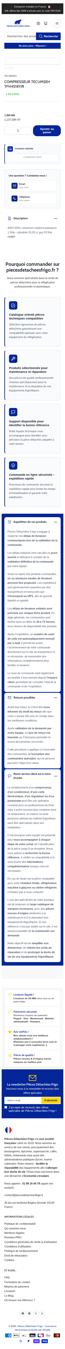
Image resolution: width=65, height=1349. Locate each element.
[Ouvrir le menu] (57, 23)
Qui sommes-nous (15, 1228)
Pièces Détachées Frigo (30, 1326)
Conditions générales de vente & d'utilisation (30, 1242)
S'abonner (51, 1100)
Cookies (9, 1260)
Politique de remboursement (21, 1251)
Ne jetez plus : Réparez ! (32, 45)
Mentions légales (14, 1233)
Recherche (51, 36)
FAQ (7, 1277)
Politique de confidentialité (20, 1223)
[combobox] (32, 36)
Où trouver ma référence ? (19, 1300)
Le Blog (9, 1295)
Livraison (9, 1291)
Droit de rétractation (16, 1255)
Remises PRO (12, 1237)
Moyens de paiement (16, 1286)
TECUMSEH (10, 76)
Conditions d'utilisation (17, 1246)
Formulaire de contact (17, 1282)
